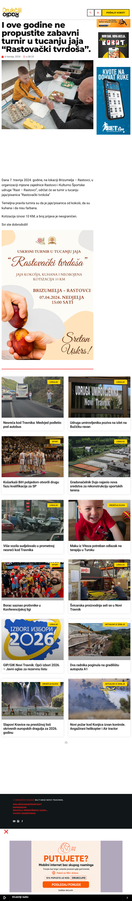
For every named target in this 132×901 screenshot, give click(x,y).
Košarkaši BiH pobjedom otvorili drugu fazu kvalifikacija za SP (31, 484)
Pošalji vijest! (115, 12)
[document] (66, 864)
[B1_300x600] (113, 133)
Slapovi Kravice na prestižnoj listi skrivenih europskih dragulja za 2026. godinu (30, 729)
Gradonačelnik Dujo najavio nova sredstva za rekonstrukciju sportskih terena (96, 486)
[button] (66, 831)
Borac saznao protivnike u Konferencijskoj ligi (22, 608)
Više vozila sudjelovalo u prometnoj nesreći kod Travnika (28, 548)
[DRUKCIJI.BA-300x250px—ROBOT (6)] (113, 57)
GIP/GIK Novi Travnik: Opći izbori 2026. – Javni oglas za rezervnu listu (31, 667)
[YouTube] (14, 821)
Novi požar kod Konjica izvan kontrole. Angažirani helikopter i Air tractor (97, 727)
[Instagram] (18, 821)
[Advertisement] (47, 153)
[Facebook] (22, 821)
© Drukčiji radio (23, 800)
